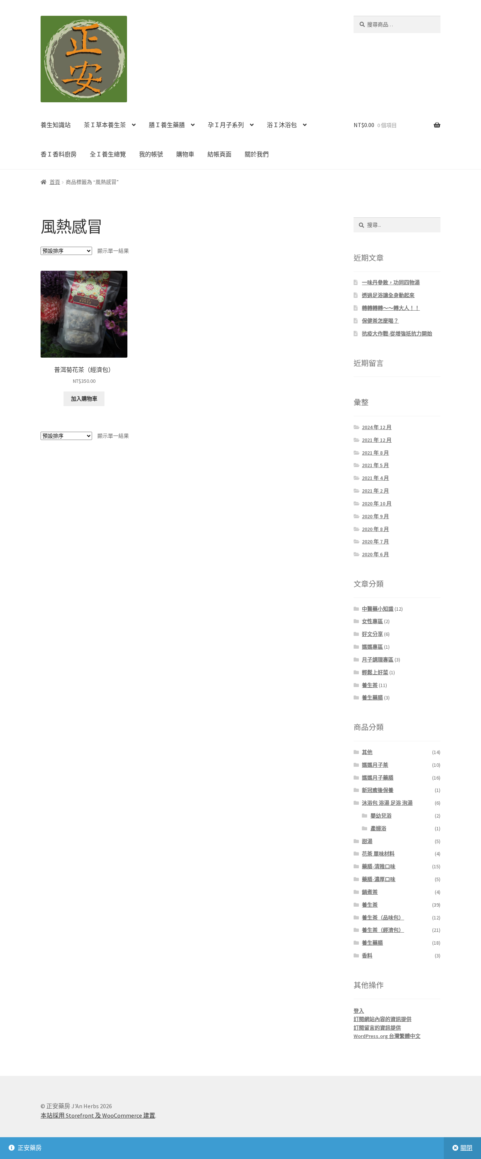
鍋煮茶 (370, 892)
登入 (359, 1010)
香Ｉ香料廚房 (59, 154)
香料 (367, 955)
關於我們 (257, 154)
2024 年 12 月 (377, 427)
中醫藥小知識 (377, 608)
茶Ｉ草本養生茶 (105, 125)
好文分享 (372, 634)
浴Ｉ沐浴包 (282, 125)
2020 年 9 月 (375, 516)
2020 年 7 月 (375, 541)
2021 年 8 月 (375, 452)
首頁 (55, 182)
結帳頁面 (219, 154)
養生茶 (370, 685)
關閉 (466, 1147)
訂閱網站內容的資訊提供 (382, 1019)
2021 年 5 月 (375, 465)
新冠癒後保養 (377, 790)
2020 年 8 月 (375, 529)
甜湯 (367, 841)
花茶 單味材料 (378, 853)
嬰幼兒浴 (381, 815)
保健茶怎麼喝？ (380, 320)
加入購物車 (84, 398)
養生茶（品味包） (383, 917)
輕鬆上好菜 (375, 672)
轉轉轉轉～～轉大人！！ (391, 308)
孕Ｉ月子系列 (226, 125)
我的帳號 (151, 154)
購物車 (185, 154)
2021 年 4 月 (375, 478)
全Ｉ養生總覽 (108, 154)
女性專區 (372, 621)
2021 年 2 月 (375, 490)
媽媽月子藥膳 (377, 777)
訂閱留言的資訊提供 (377, 1027)
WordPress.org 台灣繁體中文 (387, 1036)
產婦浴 (378, 828)
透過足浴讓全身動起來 (388, 295)
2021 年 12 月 (377, 440)
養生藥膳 (372, 697)
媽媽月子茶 (375, 765)
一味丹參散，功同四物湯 (391, 282)
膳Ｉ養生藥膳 (167, 125)
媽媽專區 (372, 646)
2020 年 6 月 (375, 554)
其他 (367, 752)
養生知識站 (56, 125)
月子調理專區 (377, 659)
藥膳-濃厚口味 (378, 879)
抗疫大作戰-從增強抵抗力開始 (397, 333)
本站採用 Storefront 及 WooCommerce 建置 (98, 1115)
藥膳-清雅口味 (378, 866)
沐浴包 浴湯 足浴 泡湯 (387, 802)
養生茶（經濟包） (383, 930)
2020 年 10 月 (377, 503)
